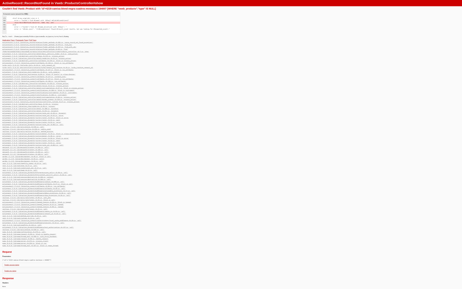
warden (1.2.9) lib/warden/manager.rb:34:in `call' (23, 161)
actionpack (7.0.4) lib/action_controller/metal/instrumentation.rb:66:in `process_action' (39, 97)
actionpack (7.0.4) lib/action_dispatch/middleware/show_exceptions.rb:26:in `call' (36, 195)
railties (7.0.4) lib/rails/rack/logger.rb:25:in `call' (25, 209)
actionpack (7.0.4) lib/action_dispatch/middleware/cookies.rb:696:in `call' (33, 182)
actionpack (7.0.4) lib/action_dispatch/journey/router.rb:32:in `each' (31, 120)
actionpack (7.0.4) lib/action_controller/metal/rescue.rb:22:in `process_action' (35, 86)
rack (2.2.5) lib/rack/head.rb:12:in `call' (20, 170)
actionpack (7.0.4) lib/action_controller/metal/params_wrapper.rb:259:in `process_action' (39, 99)
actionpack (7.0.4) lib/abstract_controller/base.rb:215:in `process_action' (33, 56)
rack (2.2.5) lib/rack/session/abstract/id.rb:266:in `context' (28, 177)
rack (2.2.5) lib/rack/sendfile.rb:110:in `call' (22, 225)
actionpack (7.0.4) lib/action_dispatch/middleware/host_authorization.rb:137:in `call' (38, 227)
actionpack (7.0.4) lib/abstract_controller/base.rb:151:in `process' (30, 104)
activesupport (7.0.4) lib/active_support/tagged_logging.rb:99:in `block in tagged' (36, 202)
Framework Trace (22, 40)
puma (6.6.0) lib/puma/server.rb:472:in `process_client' (25, 241)
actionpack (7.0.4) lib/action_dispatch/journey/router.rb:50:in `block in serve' (35, 118)
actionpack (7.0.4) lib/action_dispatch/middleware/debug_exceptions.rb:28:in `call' (36, 193)
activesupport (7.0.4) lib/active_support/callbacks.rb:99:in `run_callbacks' (34, 186)
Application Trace (8, 40)
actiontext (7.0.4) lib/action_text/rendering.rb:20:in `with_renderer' (31, 72)
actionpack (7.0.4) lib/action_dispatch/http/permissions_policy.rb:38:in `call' (35, 172)
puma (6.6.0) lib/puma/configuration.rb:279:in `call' (24, 232)
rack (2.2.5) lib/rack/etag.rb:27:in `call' (20, 166)
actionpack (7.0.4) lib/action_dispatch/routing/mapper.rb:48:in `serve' (31, 136)
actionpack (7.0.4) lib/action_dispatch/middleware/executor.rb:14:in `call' (33, 223)
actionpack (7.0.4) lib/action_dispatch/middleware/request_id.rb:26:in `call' (34, 213)
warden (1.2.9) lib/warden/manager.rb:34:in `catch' (23, 159)
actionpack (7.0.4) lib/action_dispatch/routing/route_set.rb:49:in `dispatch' (34, 113)
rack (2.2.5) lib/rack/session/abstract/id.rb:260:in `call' (26, 179)
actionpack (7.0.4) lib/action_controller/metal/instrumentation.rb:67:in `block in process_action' (43, 88)
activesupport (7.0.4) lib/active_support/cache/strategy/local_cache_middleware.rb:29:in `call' (42, 220)
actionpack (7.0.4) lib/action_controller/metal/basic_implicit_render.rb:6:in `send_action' (40, 54)
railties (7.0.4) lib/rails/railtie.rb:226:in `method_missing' (28, 131)
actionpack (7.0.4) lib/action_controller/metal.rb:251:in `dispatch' (30, 111)
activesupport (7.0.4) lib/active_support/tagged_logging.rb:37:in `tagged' (33, 204)
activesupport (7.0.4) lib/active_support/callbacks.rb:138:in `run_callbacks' (34, 81)
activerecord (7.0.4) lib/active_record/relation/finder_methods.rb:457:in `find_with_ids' (39, 47)
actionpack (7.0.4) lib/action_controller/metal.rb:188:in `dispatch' (30, 108)
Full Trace (32, 40)
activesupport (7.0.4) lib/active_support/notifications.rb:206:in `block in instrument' (38, 90)
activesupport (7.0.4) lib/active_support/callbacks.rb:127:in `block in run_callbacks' (38, 70)
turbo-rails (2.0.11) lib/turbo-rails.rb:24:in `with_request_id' (28, 65)
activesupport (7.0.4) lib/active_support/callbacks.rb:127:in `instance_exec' (34, 77)
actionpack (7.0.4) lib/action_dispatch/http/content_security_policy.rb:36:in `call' (37, 175)
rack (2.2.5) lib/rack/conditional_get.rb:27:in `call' (24, 168)
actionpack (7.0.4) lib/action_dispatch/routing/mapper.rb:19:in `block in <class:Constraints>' (41, 134)
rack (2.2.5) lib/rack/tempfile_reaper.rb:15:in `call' (24, 163)
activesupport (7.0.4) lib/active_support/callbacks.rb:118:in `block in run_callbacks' (38, 63)
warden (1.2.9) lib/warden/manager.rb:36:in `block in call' (26, 156)
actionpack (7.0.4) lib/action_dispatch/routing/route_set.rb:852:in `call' (33, 124)
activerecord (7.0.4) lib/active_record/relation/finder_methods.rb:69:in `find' (35, 49)
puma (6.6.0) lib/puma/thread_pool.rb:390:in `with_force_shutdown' (29, 236)
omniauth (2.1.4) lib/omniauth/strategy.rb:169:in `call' (25, 150)
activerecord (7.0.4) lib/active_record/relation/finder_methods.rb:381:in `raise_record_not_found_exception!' (47, 42)
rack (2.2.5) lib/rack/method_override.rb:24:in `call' (24, 216)
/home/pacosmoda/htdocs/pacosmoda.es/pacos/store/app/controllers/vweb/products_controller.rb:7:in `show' (45, 51)
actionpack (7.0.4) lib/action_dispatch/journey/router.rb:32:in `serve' (31, 122)
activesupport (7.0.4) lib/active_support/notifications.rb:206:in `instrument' (34, 95)
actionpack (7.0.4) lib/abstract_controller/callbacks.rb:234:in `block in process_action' (39, 61)
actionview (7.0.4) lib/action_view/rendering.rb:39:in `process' (28, 106)
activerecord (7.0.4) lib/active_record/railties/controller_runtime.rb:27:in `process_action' (41, 102)
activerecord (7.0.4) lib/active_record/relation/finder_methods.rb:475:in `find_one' (37, 45)
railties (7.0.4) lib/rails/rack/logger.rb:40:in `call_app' (26, 198)
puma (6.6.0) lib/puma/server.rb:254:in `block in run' (24, 243)
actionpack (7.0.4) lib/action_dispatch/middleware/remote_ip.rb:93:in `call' (34, 211)
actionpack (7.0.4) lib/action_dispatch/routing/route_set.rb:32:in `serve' (33, 115)
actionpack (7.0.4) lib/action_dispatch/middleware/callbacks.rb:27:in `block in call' (37, 184)
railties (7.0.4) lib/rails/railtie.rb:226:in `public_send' (26, 129)
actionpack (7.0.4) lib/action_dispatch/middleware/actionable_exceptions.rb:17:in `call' (39, 191)
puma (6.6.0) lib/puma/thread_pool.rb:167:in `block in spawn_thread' (30, 245)
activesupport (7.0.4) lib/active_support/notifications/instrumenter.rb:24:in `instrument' (39, 92)
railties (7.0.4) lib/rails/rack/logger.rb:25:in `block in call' (28, 200)
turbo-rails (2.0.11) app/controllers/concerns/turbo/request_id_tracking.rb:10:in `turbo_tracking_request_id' (47, 67)
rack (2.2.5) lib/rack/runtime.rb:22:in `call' (21, 218)
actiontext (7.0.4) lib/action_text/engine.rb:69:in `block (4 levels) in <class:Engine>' (39, 74)
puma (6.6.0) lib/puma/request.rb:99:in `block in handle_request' (29, 234)
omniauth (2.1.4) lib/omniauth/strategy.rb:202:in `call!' (26, 147)
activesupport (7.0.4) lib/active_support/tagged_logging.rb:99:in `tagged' (33, 207)
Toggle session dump (11, 265)
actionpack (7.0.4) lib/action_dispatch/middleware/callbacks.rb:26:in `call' (34, 188)
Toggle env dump (10, 271)
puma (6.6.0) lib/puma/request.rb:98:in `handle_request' (25, 239)
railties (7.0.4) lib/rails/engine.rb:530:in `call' (23, 127)
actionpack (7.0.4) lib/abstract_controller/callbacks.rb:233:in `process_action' (35, 83)
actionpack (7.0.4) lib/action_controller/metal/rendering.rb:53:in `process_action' (36, 58)
